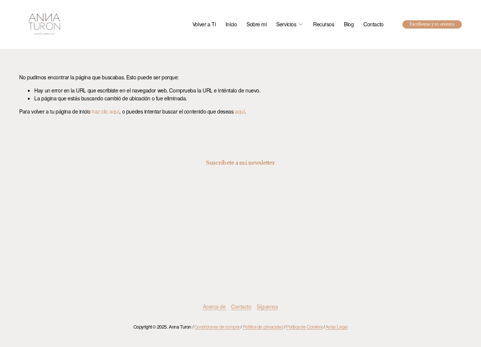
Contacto (373, 24)
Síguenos (267, 306)
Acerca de (214, 306)
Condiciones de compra (217, 326)
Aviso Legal (336, 326)
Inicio (231, 24)
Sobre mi (257, 24)
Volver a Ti (204, 24)
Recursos (323, 24)
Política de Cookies (304, 326)
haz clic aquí (105, 111)
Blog (349, 24)
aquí (240, 111)
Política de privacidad (263, 326)
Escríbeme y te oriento (432, 24)
